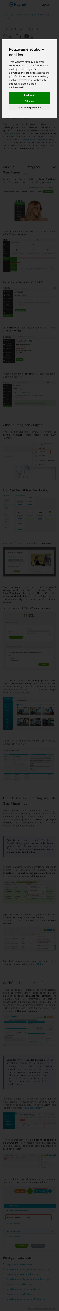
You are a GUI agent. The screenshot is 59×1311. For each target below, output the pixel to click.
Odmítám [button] (29, 101)
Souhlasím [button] (29, 95)
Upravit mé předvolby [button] (29, 107)
